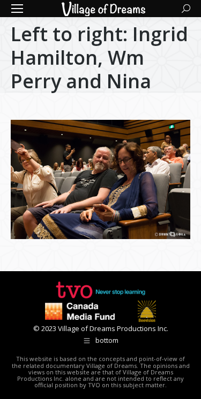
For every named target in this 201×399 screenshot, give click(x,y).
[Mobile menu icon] (17, 8)
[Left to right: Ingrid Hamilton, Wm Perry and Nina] (100, 179)
